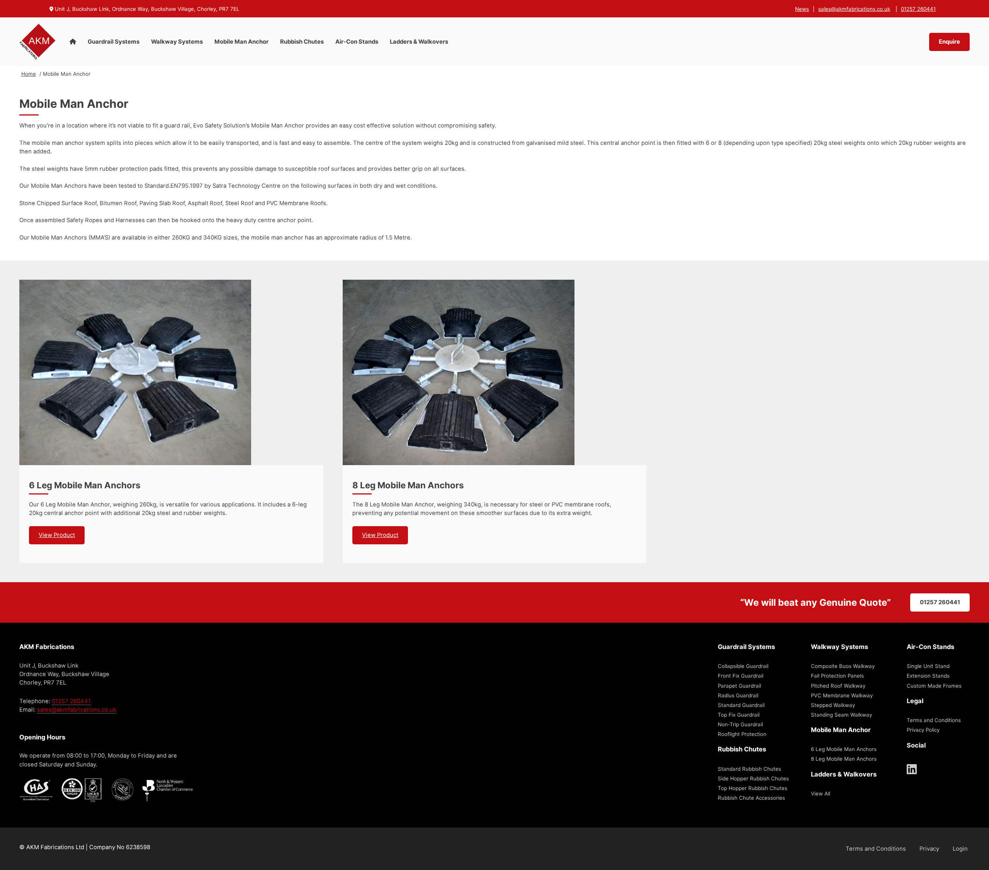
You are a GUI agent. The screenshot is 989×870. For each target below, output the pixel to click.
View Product (57, 535)
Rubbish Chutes (302, 41)
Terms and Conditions (934, 720)
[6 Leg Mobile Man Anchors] (171, 372)
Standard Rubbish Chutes (749, 769)
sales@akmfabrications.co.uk (854, 9)
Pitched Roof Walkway (838, 686)
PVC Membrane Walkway (842, 695)
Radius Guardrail (738, 695)
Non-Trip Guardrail (740, 724)
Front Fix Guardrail (740, 676)
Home (28, 74)
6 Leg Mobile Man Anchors (85, 485)
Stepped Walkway (833, 705)
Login (960, 848)
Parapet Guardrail (739, 686)
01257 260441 (918, 9)
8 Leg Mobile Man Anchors (408, 485)
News (802, 9)
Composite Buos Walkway (843, 666)
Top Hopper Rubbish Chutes (752, 788)
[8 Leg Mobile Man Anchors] (495, 372)
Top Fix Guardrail (739, 715)
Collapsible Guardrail (743, 666)
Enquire (949, 41)
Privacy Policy (923, 730)
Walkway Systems (177, 41)
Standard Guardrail (741, 705)
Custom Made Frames (934, 686)
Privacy (929, 848)
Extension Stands (928, 676)
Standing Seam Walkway (841, 715)
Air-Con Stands (356, 41)
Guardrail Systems (113, 41)
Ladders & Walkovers (419, 41)
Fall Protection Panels (837, 676)
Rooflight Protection (742, 734)
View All (820, 793)
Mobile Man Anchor (241, 41)
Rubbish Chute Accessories (751, 798)
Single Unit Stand (928, 666)
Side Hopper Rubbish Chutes (753, 778)
